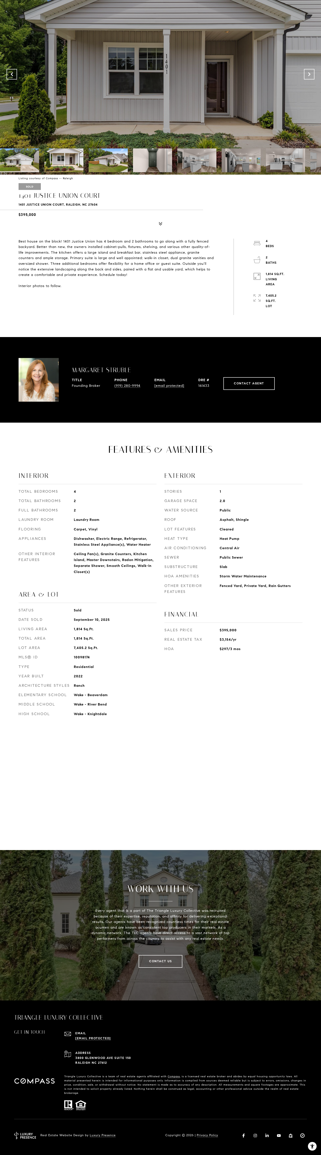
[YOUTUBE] (278, 1135)
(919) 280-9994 (127, 386)
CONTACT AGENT (249, 383)
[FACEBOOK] (243, 1135)
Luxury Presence (103, 1135)
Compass (174, 1076)
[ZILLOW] (290, 1135)
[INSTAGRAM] (255, 1135)
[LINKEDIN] (267, 1135)
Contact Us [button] (160, 961)
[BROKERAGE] (302, 1135)
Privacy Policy (207, 1135)
